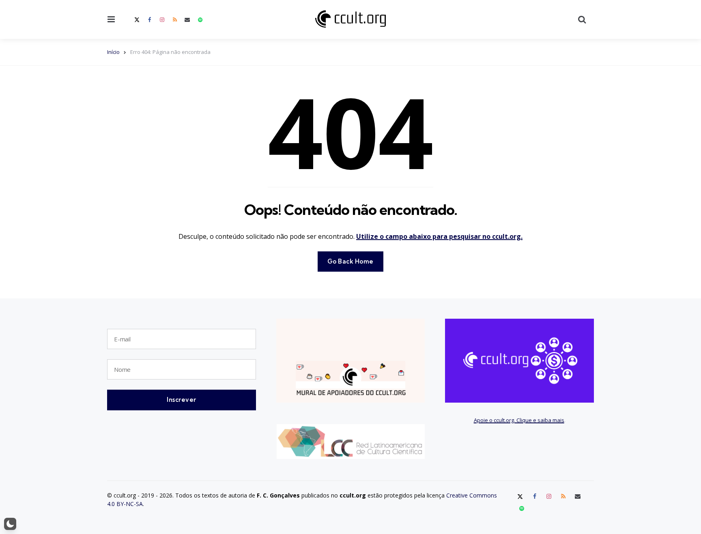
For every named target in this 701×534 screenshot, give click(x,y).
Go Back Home (350, 261)
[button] (10, 524)
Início (113, 52)
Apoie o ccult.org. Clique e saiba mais (519, 420)
